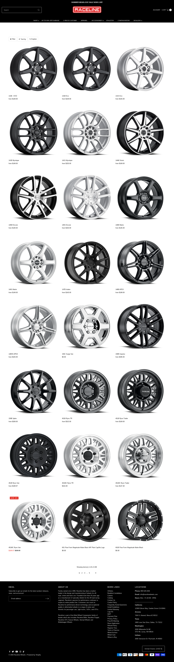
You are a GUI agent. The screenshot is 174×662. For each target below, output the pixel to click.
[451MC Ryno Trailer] (140, 456)
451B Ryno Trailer (122, 418)
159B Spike (13, 418)
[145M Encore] (33, 198)
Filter (13, 39)
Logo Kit (110, 612)
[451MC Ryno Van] (33, 520)
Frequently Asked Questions (117, 605)
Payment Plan (112, 616)
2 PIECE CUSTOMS (70, 20)
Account (156, 10)
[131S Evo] (140, 69)
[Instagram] (20, 652)
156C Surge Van (67, 354)
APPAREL (84, 20)
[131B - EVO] (33, 69)
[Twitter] (13, 652)
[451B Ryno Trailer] (140, 391)
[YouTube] (17, 652)
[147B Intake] (87, 262)
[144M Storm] (140, 133)
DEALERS (137, 20)
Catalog (110, 598)
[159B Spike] (33, 391)
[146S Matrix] (33, 262)
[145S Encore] (87, 198)
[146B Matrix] (140, 198)
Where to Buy (112, 637)
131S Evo (119, 96)
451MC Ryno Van (15, 547)
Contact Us (111, 600)
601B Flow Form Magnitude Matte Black (129, 547)
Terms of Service (113, 630)
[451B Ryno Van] (33, 456)
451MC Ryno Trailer (122, 483)
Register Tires (112, 628)
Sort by (23, 39)
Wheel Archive (112, 632)
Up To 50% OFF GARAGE (50, 20)
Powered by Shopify (34, 655)
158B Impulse (120, 354)
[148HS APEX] (33, 327)
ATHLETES (110, 20)
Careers (110, 595)
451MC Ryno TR (67, 483)
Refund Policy (112, 625)
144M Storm (120, 160)
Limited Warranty (113, 609)
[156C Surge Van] (87, 327)
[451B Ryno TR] (87, 391)
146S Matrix (13, 289)
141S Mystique (67, 160)
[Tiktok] (23, 652)
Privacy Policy (112, 619)
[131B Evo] (87, 69)
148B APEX (120, 289)
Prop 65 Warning (113, 621)
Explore (34, 39)
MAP (109, 614)
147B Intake (66, 289)
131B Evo (65, 96)
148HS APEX (13, 354)
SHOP (35, 20)
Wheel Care (111, 635)
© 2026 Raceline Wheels (17, 655)
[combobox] (22, 10)
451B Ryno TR (67, 418)
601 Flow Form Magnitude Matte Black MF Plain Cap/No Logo (83, 547)
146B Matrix (120, 225)
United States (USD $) (153, 649)
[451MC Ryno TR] (87, 456)
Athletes (110, 591)
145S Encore (66, 225)
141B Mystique (14, 160)
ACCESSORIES (97, 20)
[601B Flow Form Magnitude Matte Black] (140, 520)
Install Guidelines (113, 607)
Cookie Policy (112, 602)
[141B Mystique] (33, 133)
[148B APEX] (140, 262)
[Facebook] (9, 652)
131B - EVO (13, 96)
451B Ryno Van (14, 483)
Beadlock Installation (114, 593)
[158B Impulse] (140, 327)
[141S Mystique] (87, 133)
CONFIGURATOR (124, 20)
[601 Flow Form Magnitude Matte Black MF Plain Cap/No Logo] (87, 520)
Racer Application (113, 623)
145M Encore (13, 225)
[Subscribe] (47, 599)
